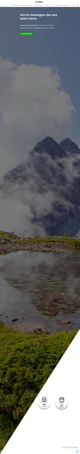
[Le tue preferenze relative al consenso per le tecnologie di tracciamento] (2, 452)
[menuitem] (74, 5)
